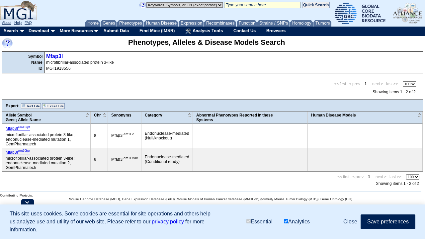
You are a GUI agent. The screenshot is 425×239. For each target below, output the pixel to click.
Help (18, 23)
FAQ (28, 23)
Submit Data (116, 30)
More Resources (76, 30)
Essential (262, 221)
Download (39, 30)
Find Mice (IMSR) (157, 30)
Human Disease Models (333, 115)
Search (11, 30)
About (6, 23)
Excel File (55, 106)
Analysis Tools (207, 30)
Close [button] (350, 221)
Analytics (299, 221)
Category (153, 115)
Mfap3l (54, 56)
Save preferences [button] (388, 221)
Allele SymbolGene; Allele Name (23, 117)
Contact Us (244, 30)
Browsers (276, 30)
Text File (32, 106)
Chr (97, 115)
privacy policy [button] (168, 221)
